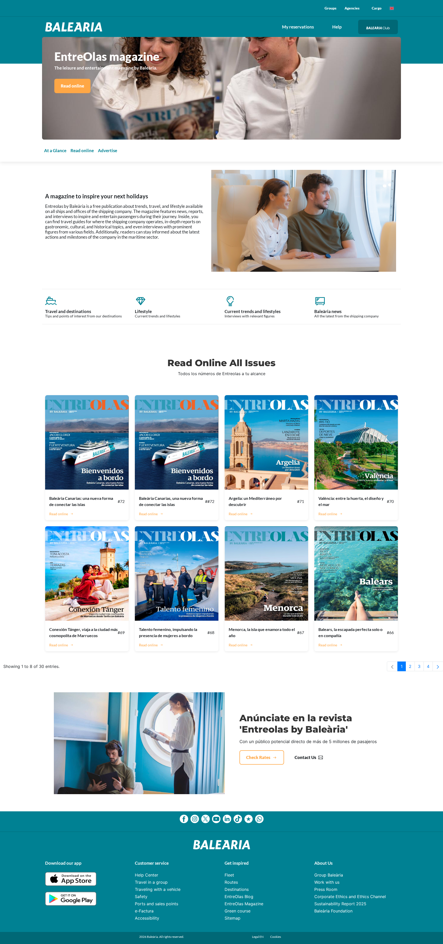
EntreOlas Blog (239, 896)
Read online (72, 86)
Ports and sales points (156, 903)
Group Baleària (328, 875)
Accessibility (147, 918)
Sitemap (232, 918)
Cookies (275, 937)
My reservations (298, 27)
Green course (237, 910)
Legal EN (258, 937)
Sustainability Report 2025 (340, 903)
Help (337, 27)
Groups (330, 8)
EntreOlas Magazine (244, 903)
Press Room (325, 889)
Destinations (237, 889)
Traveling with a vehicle (157, 889)
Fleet (229, 875)
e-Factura (144, 910)
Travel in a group (151, 882)
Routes (231, 882)
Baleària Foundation (333, 910)
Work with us (326, 882)
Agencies (352, 8)
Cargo (376, 8)
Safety (141, 896)
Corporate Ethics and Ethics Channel (350, 896)
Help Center (146, 875)
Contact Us (305, 757)
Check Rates (258, 757)
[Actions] (392, 8)
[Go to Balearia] (75, 27)
